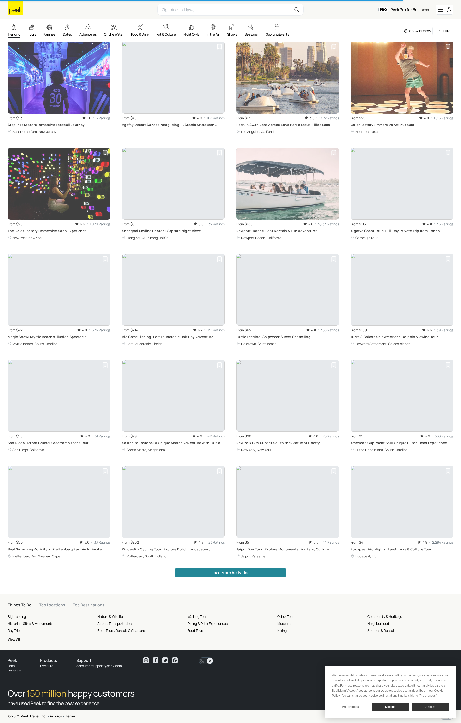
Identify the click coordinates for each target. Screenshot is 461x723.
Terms (71, 716)
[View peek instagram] (146, 660)
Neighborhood (378, 623)
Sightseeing (17, 616)
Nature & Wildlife (110, 616)
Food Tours (196, 630)
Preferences (350, 707)
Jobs (11, 665)
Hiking (282, 630)
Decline (390, 707)
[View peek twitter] (165, 660)
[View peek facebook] (155, 660)
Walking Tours (198, 616)
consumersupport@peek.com (99, 665)
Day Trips (14, 630)
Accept (430, 707)
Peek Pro (46, 665)
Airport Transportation (114, 623)
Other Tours (286, 616)
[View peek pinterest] (175, 660)
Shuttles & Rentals (381, 630)
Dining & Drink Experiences (208, 623)
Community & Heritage (384, 616)
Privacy (56, 716)
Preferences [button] (428, 695)
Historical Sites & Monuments (30, 623)
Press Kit (14, 671)
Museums (284, 623)
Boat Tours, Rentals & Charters (121, 630)
